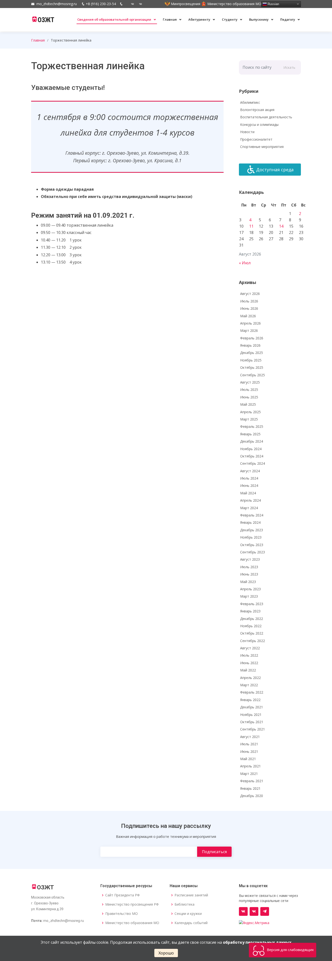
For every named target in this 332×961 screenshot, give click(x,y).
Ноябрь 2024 (251, 448)
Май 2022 (248, 670)
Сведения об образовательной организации (114, 19)
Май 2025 (248, 404)
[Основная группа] (243, 911)
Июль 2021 (249, 744)
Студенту (230, 19)
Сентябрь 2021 (252, 729)
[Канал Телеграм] (264, 911)
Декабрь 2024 (251, 441)
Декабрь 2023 (251, 530)
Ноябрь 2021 (251, 714)
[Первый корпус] (138, 4)
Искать (289, 67)
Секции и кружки (188, 913)
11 (251, 226)
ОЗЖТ (46, 20)
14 (281, 226)
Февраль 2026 (251, 338)
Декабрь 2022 (251, 618)
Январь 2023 (250, 611)
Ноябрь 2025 (251, 360)
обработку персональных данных (257, 942)
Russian (273, 4)
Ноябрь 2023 (251, 537)
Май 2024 (248, 493)
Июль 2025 (249, 389)
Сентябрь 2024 (252, 463)
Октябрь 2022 (251, 633)
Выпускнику (259, 19)
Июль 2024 (249, 478)
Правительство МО (121, 913)
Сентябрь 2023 (252, 552)
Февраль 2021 (251, 781)
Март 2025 (249, 419)
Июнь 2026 (249, 308)
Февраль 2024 (251, 515)
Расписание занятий (191, 895)
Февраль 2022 (251, 692)
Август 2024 (250, 471)
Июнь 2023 (249, 574)
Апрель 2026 (250, 323)
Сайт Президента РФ (122, 895)
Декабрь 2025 (251, 352)
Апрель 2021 (250, 766)
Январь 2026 (250, 345)
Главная (170, 19)
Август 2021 (250, 736)
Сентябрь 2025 (252, 375)
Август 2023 (250, 559)
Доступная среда (275, 169)
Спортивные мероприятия (262, 146)
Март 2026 (249, 330)
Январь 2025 (250, 434)
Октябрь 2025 (251, 367)
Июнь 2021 (249, 751)
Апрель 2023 (250, 589)
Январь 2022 (250, 699)
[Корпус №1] (254, 911)
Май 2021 (248, 758)
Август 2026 (250, 293)
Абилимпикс (250, 102)
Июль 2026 (249, 301)
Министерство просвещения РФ (132, 904)
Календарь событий (191, 923)
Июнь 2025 (249, 397)
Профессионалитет (256, 139)
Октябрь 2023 (251, 544)
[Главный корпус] (130, 4)
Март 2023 (249, 596)
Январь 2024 (250, 522)
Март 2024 (249, 508)
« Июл (245, 263)
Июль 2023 (249, 567)
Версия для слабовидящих (290, 949)
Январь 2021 (250, 788)
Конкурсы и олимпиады (259, 124)
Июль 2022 (249, 655)
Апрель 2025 (250, 412)
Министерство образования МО (132, 923)
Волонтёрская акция (257, 109)
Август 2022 (250, 648)
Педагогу (288, 19)
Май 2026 (248, 316)
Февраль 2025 (251, 426)
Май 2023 (248, 581)
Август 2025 (250, 382)
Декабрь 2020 (251, 795)
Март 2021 (249, 773)
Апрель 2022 (250, 677)
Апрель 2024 (250, 500)
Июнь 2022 (249, 663)
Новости (247, 131)
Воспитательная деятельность (266, 117)
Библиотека (184, 904)
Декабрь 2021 (251, 707)
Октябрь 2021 (251, 722)
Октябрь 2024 (251, 456)
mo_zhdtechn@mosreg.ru (56, 3)
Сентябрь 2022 (252, 640)
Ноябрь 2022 (251, 626)
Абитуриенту (199, 19)
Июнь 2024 (249, 485)
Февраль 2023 (251, 603)
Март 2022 (249, 685)
